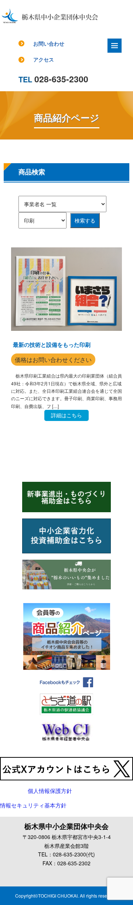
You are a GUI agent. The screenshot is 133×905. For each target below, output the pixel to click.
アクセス (43, 59)
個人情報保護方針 (50, 791)
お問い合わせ (48, 43)
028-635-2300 (53, 79)
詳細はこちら (66, 415)
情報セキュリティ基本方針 (33, 806)
